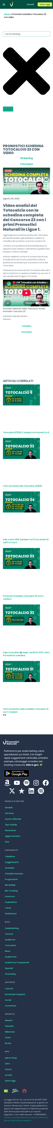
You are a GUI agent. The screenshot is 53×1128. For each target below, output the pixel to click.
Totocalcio (26, 164)
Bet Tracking (11, 890)
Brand (8, 1043)
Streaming (26, 158)
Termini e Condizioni (13, 1117)
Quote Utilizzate (13, 819)
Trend (8, 907)
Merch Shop (11, 1057)
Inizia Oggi (10, 1080)
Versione (9, 813)
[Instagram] (36, 783)
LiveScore (10, 896)
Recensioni (10, 830)
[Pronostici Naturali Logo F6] (41, 791)
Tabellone (10, 856)
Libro (7, 1063)
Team (8, 1037)
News (7, 951)
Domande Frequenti (15, 994)
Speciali (9, 968)
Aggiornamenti (12, 836)
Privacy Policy (29, 1117)
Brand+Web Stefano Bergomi (18, 1120)
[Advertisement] (26, 126)
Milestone (10, 1031)
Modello (9, 807)
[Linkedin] (31, 791)
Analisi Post (11, 956)
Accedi (8, 1075)
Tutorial (9, 934)
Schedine (9, 867)
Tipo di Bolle (11, 824)
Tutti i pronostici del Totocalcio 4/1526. (22, 486)
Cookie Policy (43, 1117)
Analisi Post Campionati (17, 962)
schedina (26, 326)
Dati (7, 841)
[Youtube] (17, 783)
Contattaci (10, 1005)
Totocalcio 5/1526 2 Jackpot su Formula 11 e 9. (26, 432)
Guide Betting (12, 928)
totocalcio (26, 332)
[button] (4, 4)
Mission (8, 1020)
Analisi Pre (10, 939)
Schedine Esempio (14, 873)
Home (7, 14)
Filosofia (9, 1026)
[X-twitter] (12, 791)
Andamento (11, 902)
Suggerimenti (11, 862)
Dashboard (10, 913)
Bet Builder (10, 885)
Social (8, 1000)
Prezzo (8, 1069)
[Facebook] (46, 783)
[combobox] (26, 34)
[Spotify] (26, 783)
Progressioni (11, 879)
